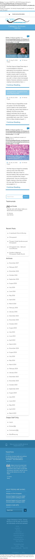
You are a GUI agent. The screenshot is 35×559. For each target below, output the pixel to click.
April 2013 (12, 409)
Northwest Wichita (18, 535)
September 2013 (14, 389)
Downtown (18, 532)
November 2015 (14, 320)
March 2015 (12, 344)
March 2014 (12, 364)
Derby (17, 546)
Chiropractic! (13, 237)
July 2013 (12, 397)
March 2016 (12, 303)
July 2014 (12, 356)
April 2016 (12, 299)
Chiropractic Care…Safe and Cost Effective (17, 247)
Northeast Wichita (19, 533)
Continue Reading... (14, 85)
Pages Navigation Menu (18, 14)
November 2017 (14, 263)
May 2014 (12, 360)
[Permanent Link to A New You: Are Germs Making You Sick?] (16, 157)
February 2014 (13, 368)
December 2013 (14, 376)
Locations (17, 528)
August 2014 (13, 352)
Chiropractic (15, 552)
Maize (22, 546)
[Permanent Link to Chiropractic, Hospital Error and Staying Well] (17, 92)
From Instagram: (17, 493)
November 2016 (14, 271)
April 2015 (12, 340)
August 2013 (13, 393)
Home (17, 526)
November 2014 (14, 348)
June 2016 (12, 291)
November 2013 (14, 381)
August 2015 (13, 328)
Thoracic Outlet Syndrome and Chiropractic (18, 242)
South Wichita (19, 537)
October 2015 (13, 324)
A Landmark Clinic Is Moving (17, 233)
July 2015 (12, 332)
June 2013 (12, 401)
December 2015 (14, 316)
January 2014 (13, 372)
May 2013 (12, 405)
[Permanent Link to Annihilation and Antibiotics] (17, 56)
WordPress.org (13, 434)
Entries (12, 426)
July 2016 (12, 287)
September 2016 (14, 279)
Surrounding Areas (19, 544)
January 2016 (13, 311)
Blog (23, 552)
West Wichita (19, 541)
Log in (11, 422)
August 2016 (13, 283)
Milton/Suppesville (16, 548)
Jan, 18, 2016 (14, 162)
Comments (13, 430)
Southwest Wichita (18, 539)
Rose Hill (25, 548)
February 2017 (13, 267)
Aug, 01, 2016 (14, 60)
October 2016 (13, 275)
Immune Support (11, 496)
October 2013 (13, 385)
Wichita (18, 530)
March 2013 (12, 413)
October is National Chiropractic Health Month (17, 253)
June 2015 (12, 336)
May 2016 (12, 295)
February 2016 (13, 307)
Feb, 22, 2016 (14, 97)
